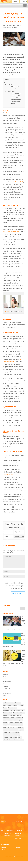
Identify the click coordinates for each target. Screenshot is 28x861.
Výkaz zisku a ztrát (16, 93)
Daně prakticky (16, 705)
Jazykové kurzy (17, 710)
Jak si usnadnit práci (7, 710)
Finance (5, 707)
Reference (18, 847)
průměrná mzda (9, 474)
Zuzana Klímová (10, 25)
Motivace (5, 715)
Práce (14, 725)
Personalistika (6, 683)
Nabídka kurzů (12, 715)
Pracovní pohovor (18, 722)
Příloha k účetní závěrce (15, 102)
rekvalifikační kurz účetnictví (11, 232)
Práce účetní (7, 311)
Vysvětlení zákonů (7, 735)
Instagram (18, 835)
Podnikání (5, 686)
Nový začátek (6, 717)
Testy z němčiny (6, 835)
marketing (22, 712)
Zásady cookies (19, 821)
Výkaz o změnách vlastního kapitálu (16, 98)
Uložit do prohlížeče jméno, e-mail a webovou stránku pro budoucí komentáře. (14, 585)
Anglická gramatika (7, 702)
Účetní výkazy (11, 91)
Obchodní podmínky (21, 824)
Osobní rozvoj (15, 720)
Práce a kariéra (6, 688)
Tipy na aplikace (15, 732)
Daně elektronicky (7, 705)
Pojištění (11, 722)
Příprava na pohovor (11, 727)
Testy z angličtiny (6, 833)
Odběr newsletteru (6, 824)
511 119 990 (24, 1)
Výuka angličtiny (13, 737)
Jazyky (23, 710)
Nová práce (18, 715)
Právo (4, 727)
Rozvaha (9, 84)
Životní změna (20, 740)
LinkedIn (18, 838)
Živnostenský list (12, 740)
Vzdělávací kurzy (16, 735)
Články (4, 847)
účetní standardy (18, 182)
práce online (19, 725)
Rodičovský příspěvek (18, 730)
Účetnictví (5, 740)
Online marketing (7, 681)
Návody (12, 717)
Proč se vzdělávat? (7, 725)
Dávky (21, 705)
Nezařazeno (6, 679)
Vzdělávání (5, 695)
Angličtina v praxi (16, 702)
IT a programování (12, 707)
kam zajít (5, 712)
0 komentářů (15, 27)
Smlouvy (5, 732)
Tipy (9, 732)
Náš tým (4, 821)
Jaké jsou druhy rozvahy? (15, 88)
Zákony (19, 737)
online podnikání (6, 720)
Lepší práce (15, 712)
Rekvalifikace (20, 727)
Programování (6, 691)
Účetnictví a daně (7, 27)
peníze (20, 720)
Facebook (18, 833)
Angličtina (5, 674)
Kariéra (10, 712)
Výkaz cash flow (15, 95)
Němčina (5, 676)
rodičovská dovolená (7, 730)
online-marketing (19, 717)
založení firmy (9, 113)
